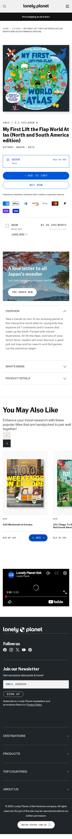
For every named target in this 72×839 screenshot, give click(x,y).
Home (6, 29)
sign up (13, 694)
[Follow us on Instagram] (11, 650)
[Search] (4, 6)
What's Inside (15, 366)
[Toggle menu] (67, 6)
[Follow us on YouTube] (24, 650)
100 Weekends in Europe (18, 524)
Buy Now (36, 185)
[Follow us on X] (17, 650)
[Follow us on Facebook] (5, 650)
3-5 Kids (16, 29)
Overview (12, 311)
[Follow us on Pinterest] (30, 650)
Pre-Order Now (22, 292)
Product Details (18, 378)
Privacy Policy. (34, 705)
